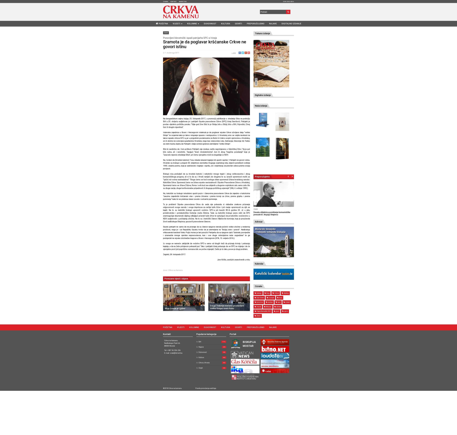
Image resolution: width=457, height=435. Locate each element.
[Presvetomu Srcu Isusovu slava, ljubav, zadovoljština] (282, 122)
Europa (271, 298)
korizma (260, 302)
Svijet (201, 368)
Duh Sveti (260, 298)
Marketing (183, 1)
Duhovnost (210, 24)
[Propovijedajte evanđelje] (263, 120)
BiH (166, 286)
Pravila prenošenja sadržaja (205, 388)
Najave (273, 24)
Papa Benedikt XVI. (264, 311)
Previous (288, 176)
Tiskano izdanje (262, 33)
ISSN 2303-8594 (288, 1)
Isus (280, 298)
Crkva (276, 293)
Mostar (268, 307)
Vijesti (176, 24)
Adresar (259, 221)
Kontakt (174, 1)
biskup (259, 293)
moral (259, 307)
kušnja (270, 302)
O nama (165, 1)
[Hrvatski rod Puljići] (263, 147)
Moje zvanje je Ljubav (175, 308)
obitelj (278, 307)
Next (292, 176)
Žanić (259, 316)
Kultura (225, 24)
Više (274, 196)
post (277, 311)
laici (279, 302)
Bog (267, 293)
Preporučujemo (255, 24)
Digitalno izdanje (291, 24)
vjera (286, 311)
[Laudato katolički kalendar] (273, 279)
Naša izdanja (261, 105)
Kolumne (192, 24)
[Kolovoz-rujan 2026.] (271, 63)
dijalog (286, 293)
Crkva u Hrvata (204, 363)
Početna (163, 24)
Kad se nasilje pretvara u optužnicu (268, 212)
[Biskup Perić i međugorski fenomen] (282, 149)
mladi (288, 302)
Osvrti (238, 24)
